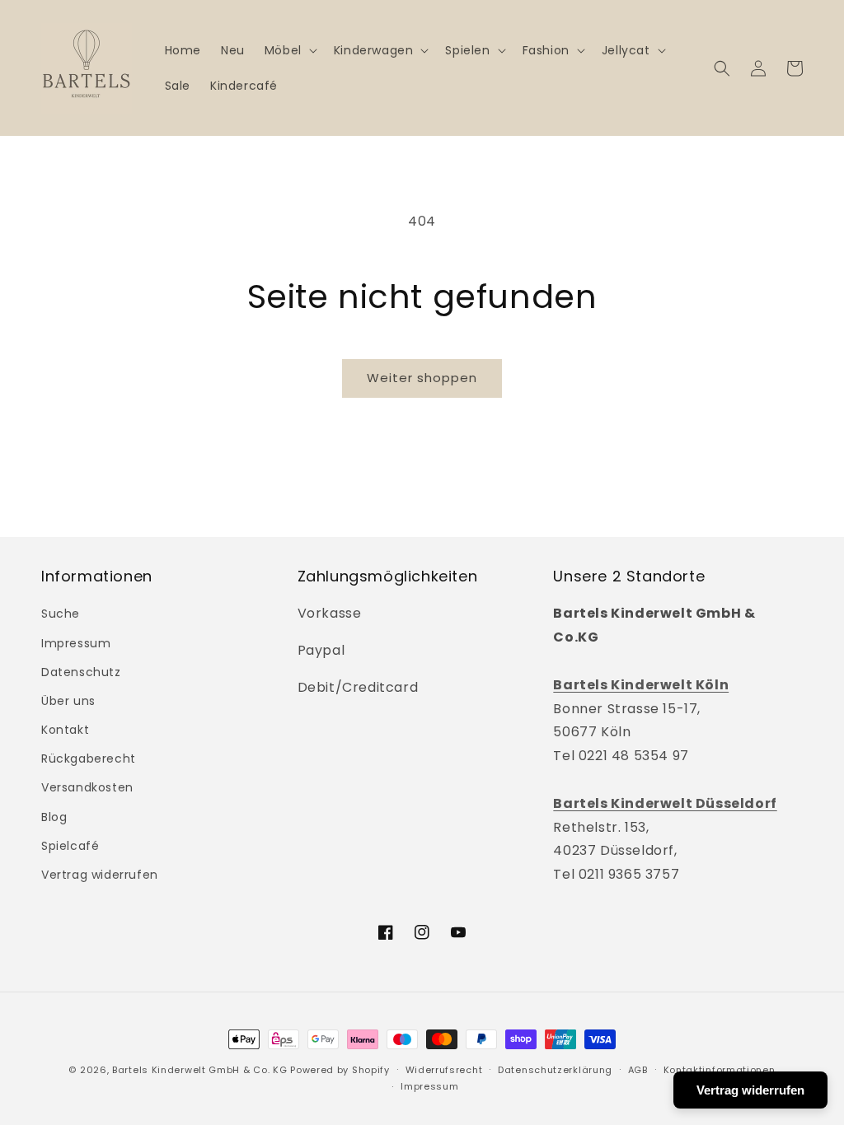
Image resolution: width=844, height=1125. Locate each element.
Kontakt (65, 729)
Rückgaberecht (88, 758)
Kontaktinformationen (719, 1069)
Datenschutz (81, 672)
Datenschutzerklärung (555, 1069)
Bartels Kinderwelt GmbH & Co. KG (199, 1069)
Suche (60, 613)
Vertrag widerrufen (99, 874)
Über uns (68, 701)
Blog (54, 817)
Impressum (75, 643)
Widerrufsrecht (444, 1069)
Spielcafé (70, 846)
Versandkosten (87, 787)
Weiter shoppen (422, 377)
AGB (638, 1069)
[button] (289, 50)
